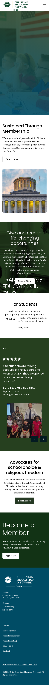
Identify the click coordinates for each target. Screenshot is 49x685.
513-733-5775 (7, 610)
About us (6, 626)
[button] (44, 5)
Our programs (9, 631)
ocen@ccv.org (8, 607)
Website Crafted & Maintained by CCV (19, 665)
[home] (15, 5)
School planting (9, 641)
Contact (6, 651)
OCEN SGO (7, 646)
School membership (11, 636)
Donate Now (24, 281)
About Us (10, 318)
